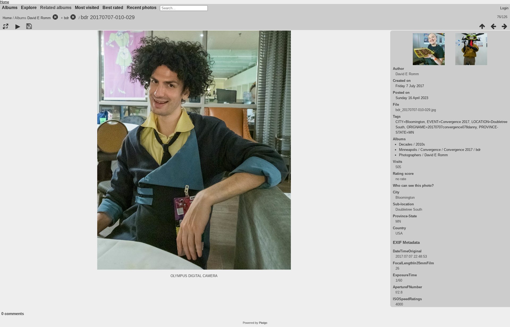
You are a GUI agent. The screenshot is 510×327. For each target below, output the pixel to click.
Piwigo (263, 322)
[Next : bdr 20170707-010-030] (504, 26)
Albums (10, 7)
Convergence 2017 (458, 150)
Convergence (430, 150)
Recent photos (141, 7)
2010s (420, 144)
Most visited (87, 7)
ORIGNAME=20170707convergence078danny (442, 127)
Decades (406, 144)
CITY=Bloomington (410, 122)
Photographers (410, 155)
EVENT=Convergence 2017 (448, 122)
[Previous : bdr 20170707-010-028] (493, 26)
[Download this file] (29, 26)
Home (4, 2)
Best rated (113, 7)
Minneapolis (408, 150)
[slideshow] (17, 26)
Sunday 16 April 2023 (412, 98)
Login (504, 8)
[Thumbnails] (482, 26)
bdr (66, 18)
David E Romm (39, 18)
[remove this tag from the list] (55, 18)
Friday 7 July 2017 (410, 86)
